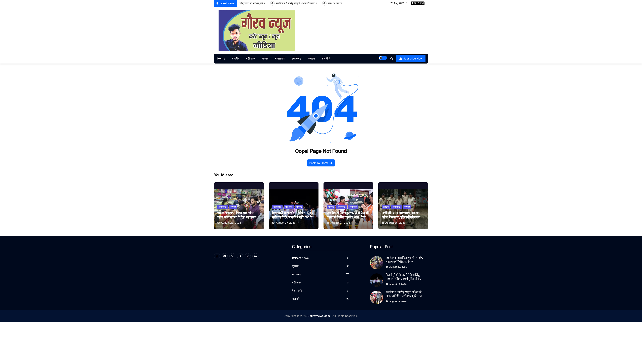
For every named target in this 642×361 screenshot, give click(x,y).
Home (221, 58)
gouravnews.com (318, 316)
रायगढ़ (265, 58)
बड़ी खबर (250, 58)
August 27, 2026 (286, 222)
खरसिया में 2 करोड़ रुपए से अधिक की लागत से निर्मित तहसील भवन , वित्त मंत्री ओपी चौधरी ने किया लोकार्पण (348, 217)
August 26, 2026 (395, 222)
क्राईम (311, 58)
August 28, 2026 (231, 222)
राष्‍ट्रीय (235, 58)
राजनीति (326, 58)
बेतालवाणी (280, 58)
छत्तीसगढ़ (296, 58)
